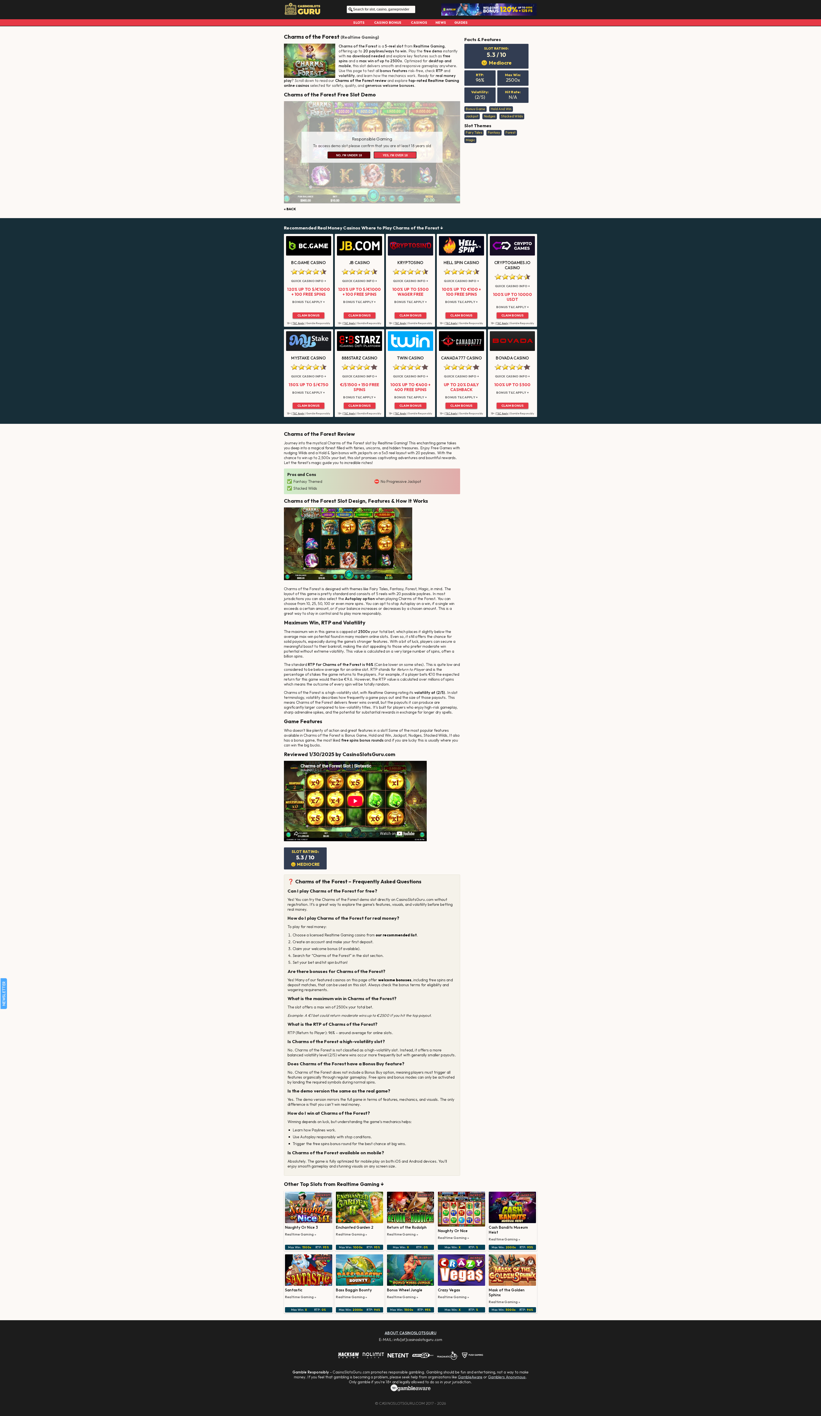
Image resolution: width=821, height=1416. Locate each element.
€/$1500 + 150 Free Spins (359, 387)
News (441, 22)
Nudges (490, 116)
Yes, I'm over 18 (395, 155)
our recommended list (396, 935)
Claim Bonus (308, 315)
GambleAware (470, 1377)
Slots (359, 22)
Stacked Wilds (512, 116)
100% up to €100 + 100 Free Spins (461, 292)
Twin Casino (410, 358)
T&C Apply (298, 323)
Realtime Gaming (360, 37)
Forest (510, 132)
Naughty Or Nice (453, 1230)
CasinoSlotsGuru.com (402, 1403)
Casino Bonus (388, 22)
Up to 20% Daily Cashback (461, 387)
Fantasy (494, 132)
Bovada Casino (512, 358)
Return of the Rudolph (407, 1227)
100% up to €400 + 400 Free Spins (410, 387)
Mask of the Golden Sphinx (506, 1292)
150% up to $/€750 (308, 384)
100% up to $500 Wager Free (410, 292)
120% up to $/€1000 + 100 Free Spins (308, 292)
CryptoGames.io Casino (512, 265)
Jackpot (472, 116)
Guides (461, 22)
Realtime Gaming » (300, 1234)
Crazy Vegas (449, 1289)
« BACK (290, 209)
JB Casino (359, 262)
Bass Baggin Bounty (354, 1289)
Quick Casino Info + (308, 281)
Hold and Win (501, 109)
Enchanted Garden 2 (354, 1227)
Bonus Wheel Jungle (404, 1289)
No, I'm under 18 (349, 155)
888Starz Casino (360, 358)
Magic (470, 140)
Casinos (419, 22)
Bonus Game (475, 109)
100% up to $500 (512, 384)
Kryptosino (410, 262)
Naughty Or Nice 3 (301, 1227)
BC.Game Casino (308, 262)
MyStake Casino (308, 358)
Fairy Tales (474, 132)
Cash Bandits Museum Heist (508, 1230)
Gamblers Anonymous (507, 1377)
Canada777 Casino (461, 358)
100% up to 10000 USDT (512, 297)
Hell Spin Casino (461, 262)
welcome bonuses (395, 979)
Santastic (294, 1289)
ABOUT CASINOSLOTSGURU (410, 1332)
